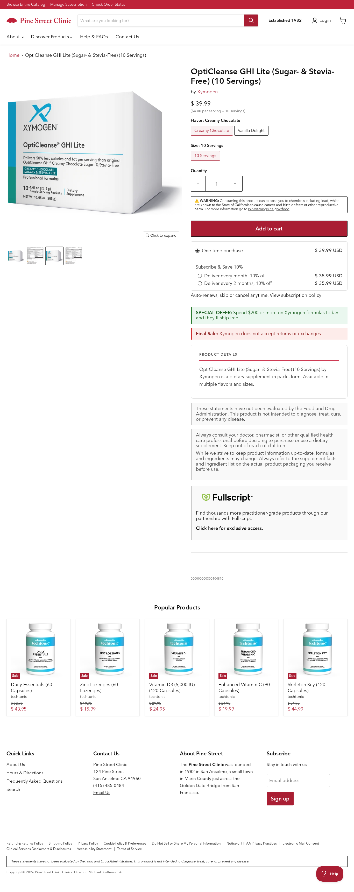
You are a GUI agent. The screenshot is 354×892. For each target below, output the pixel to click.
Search (13, 789)
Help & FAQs (94, 37)
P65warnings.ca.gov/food (268, 209)
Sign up (280, 798)
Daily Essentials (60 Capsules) (31, 688)
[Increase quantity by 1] (235, 184)
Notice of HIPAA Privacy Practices (251, 843)
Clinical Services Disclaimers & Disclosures (38, 849)
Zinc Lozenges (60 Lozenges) (99, 688)
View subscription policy (295, 295)
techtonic (19, 696)
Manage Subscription (68, 4)
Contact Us (127, 37)
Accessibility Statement (94, 849)
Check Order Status (108, 4)
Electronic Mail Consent (300, 843)
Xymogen (207, 92)
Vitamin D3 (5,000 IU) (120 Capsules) (172, 688)
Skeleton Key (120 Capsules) (306, 688)
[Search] (251, 20)
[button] (16, 256)
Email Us (101, 792)
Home (12, 55)
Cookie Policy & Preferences (125, 843)
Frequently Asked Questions (34, 781)
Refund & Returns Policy (24, 843)
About (13, 37)
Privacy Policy (88, 843)
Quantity (199, 170)
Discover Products (50, 37)
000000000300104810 (207, 578)
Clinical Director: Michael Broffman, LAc (92, 872)
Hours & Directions (24, 772)
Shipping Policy (60, 843)
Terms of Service (129, 849)
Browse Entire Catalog (25, 4)
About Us (15, 764)
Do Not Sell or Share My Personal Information (186, 843)
